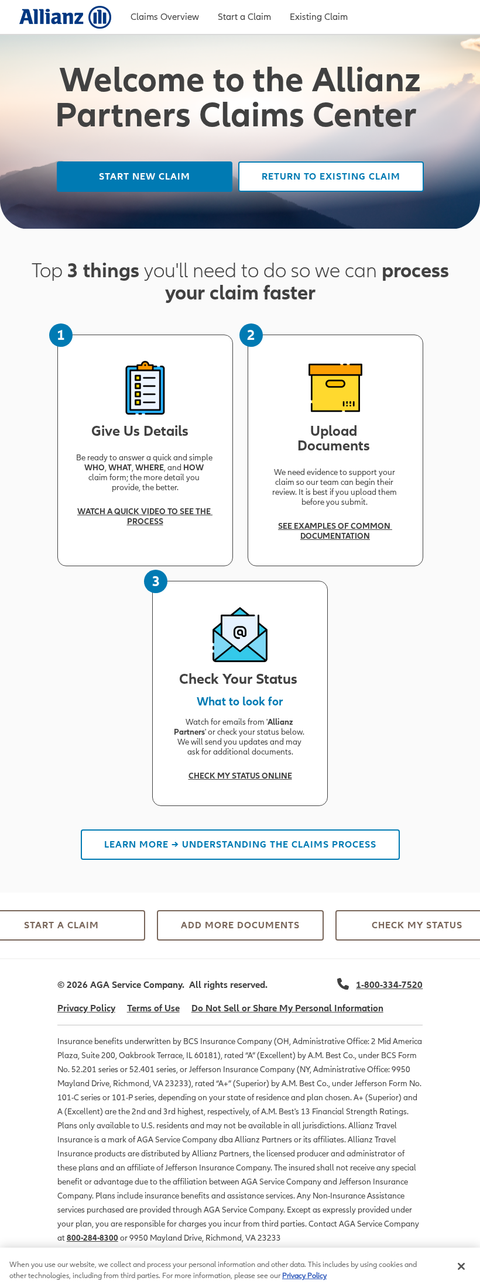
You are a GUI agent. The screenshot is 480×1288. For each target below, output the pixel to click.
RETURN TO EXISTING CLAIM (331, 176)
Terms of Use (153, 1008)
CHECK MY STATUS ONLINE (240, 776)
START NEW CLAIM (144, 176)
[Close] (461, 1266)
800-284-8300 (92, 1238)
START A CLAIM (61, 925)
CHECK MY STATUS (418, 925)
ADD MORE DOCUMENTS (240, 925)
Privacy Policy (86, 1008)
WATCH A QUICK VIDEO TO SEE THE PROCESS (144, 516)
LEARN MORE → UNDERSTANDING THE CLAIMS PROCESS (240, 844)
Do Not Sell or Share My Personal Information (287, 1008)
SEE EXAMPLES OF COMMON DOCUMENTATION (335, 531)
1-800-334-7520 (389, 985)
